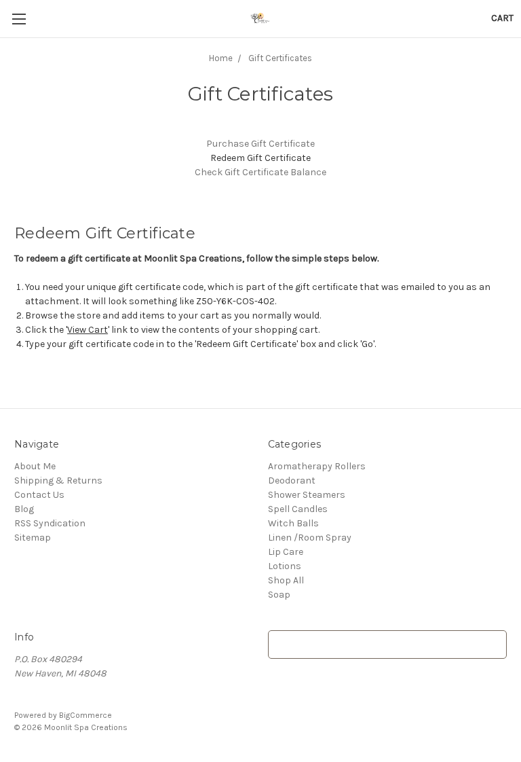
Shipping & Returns (58, 480)
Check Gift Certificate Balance (260, 172)
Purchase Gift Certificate (260, 143)
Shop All (286, 580)
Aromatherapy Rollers (317, 466)
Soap (279, 594)
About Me (35, 466)
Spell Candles (298, 509)
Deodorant (291, 480)
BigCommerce (85, 715)
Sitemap (32, 537)
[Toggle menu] (18, 18)
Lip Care (285, 552)
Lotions (284, 566)
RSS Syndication (49, 523)
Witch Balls (293, 523)
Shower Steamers (306, 495)
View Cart (87, 329)
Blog (24, 509)
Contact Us (39, 495)
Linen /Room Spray (309, 537)
